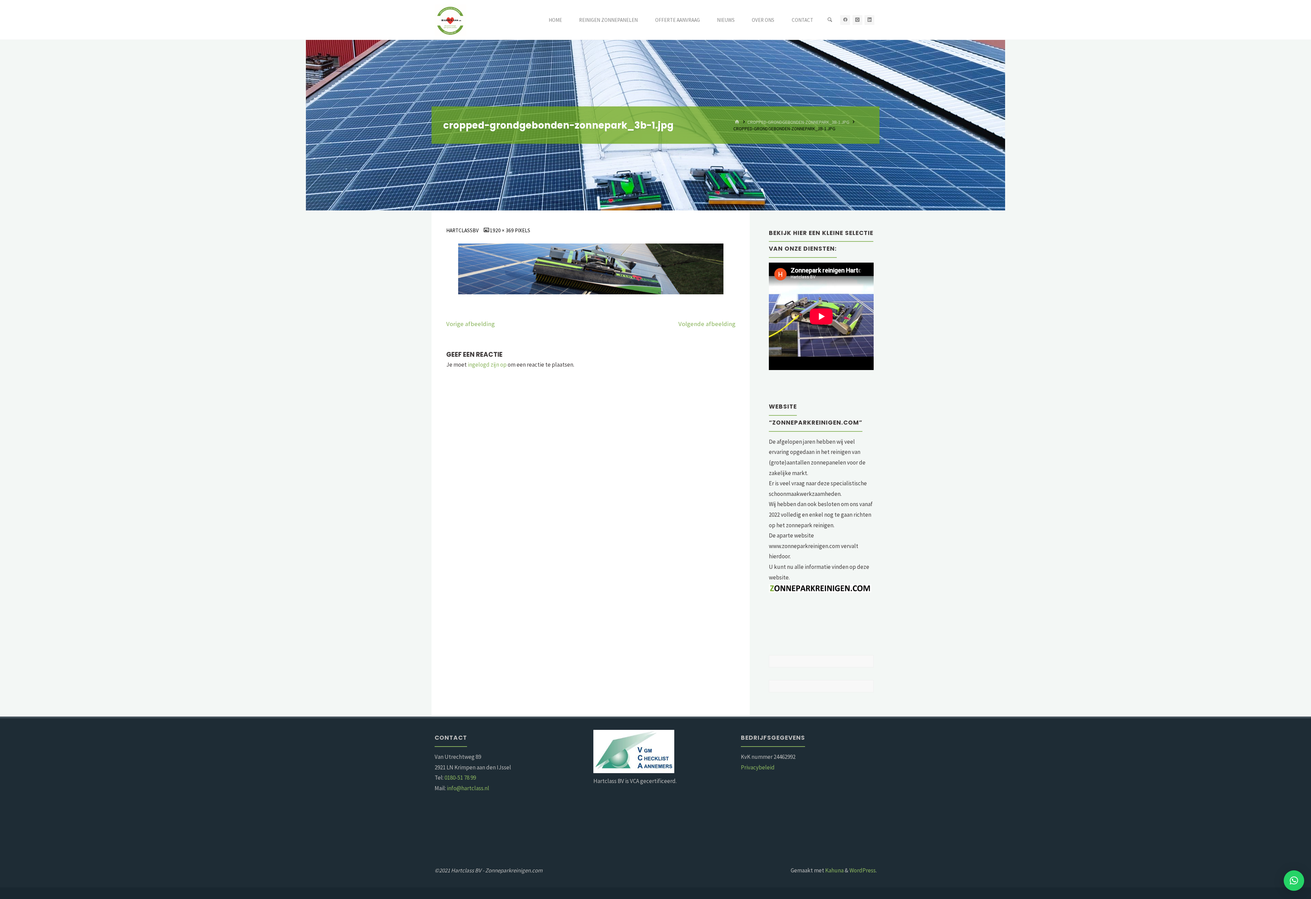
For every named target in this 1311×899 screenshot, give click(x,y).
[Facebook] (845, 20)
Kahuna (834, 870)
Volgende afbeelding (706, 324)
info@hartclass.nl (468, 788)
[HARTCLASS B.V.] (451, 20)
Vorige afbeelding (470, 324)
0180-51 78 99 (460, 777)
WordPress (862, 870)
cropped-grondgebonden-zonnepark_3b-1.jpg (798, 122)
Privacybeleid (758, 767)
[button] (1294, 880)
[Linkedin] (869, 20)
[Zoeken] (829, 20)
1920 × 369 (502, 230)
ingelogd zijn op (487, 364)
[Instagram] (857, 20)
